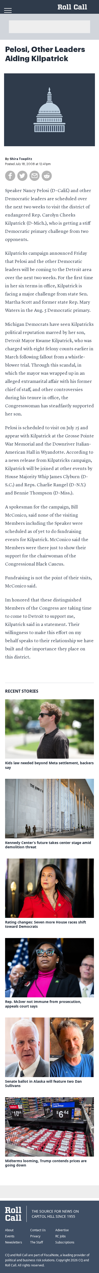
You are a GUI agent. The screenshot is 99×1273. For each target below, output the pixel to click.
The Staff (36, 1242)
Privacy (35, 1236)
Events (9, 1236)
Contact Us (38, 1230)
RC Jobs (60, 1236)
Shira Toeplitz (21, 158)
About (9, 1230)
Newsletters (13, 1242)
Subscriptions (64, 1242)
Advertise (62, 1230)
